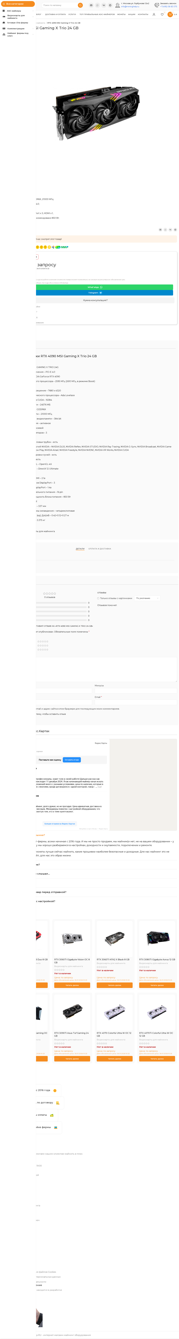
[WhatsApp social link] (97, 5)
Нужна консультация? (95, 300)
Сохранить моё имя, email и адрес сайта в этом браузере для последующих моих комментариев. (66, 709)
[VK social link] (103, 5)
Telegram (93, 292)
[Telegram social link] (110, 5)
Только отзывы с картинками (116, 598)
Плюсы (14, 685)
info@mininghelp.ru (130, 6)
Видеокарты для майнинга (40, 531)
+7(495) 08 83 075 (168, 6)
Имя (13, 697)
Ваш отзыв (16, 654)
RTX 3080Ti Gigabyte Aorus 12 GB (157, 959)
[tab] (80, 548)
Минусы (99, 685)
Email (98, 697)
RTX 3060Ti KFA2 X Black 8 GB (113, 959)
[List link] (95, 306)
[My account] (154, 14)
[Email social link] (91, 5)
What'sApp (93, 287)
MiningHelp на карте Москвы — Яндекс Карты (93, 829)
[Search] (80, 5)
